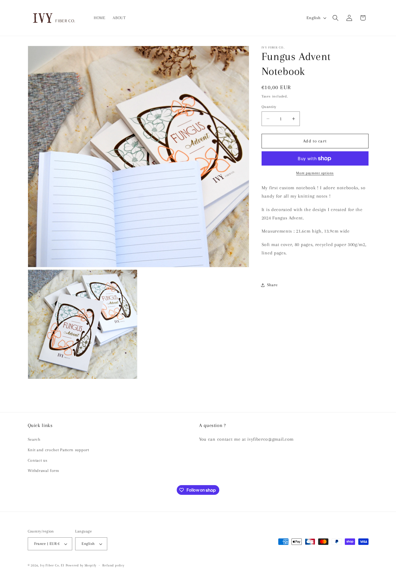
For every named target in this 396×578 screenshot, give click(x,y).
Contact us (37, 460)
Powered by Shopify (81, 565)
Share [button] (272, 285)
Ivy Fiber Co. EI (52, 565)
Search (34, 439)
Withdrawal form (43, 470)
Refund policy (113, 565)
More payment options (315, 173)
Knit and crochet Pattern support (58, 449)
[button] (335, 18)
